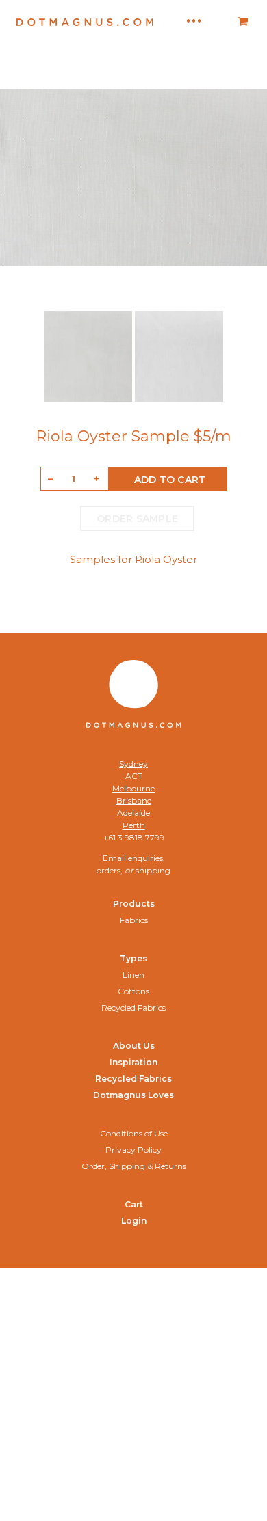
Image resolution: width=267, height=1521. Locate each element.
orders (108, 870)
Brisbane (133, 800)
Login (134, 1221)
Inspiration (133, 1062)
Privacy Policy (133, 1150)
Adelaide (133, 813)
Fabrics (134, 920)
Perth (134, 825)
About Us (134, 1046)
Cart (134, 1204)
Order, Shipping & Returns (133, 1166)
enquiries (145, 858)
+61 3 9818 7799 (133, 837)
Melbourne (133, 788)
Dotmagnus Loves (133, 1095)
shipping (153, 870)
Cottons (133, 991)
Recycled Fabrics (133, 1007)
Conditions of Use (134, 1133)
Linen (133, 975)
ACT (133, 776)
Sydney (133, 763)
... (194, 17)
